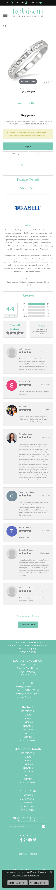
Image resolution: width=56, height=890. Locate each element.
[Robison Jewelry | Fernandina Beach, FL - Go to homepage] (28, 11)
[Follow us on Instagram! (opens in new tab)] (30, 840)
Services (28, 802)
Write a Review (28, 624)
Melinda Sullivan (26, 587)
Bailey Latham (25, 348)
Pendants (22, 282)
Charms (46, 282)
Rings (9, 282)
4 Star (25, 307)
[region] (28, 60)
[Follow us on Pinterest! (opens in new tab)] (34, 840)
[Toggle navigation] (5, 17)
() (48, 304)
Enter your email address (28, 821)
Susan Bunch (24, 381)
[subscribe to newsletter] (44, 826)
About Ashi (28, 188)
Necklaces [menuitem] (28, 729)
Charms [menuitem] (28, 737)
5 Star (25, 304)
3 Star (25, 310)
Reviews (28, 296)
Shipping (15, 154)
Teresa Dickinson (26, 527)
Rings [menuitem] (28, 718)
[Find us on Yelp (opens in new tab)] (25, 840)
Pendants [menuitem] (28, 726)
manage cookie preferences (25, 875)
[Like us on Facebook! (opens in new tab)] (21, 840)
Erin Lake (23, 406)
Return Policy (28, 806)
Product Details (28, 180)
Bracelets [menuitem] (28, 733)
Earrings (15, 282)
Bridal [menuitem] (28, 715)
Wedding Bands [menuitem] (28, 741)
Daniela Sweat (25, 434)
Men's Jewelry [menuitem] (28, 711)
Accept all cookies (39, 883)
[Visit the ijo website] (33, 854)
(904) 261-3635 (28, 91)
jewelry (7, 26)
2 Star (25, 313)
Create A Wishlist (28, 799)
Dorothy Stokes (26, 550)
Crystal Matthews (27, 492)
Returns (41, 154)
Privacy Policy (28, 810)
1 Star (25, 316)
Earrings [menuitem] (28, 722)
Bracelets (39, 282)
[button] (8, 2)
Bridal (29, 285)
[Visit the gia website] (23, 854)
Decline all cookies (17, 883)
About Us (28, 795)
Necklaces (31, 282)
